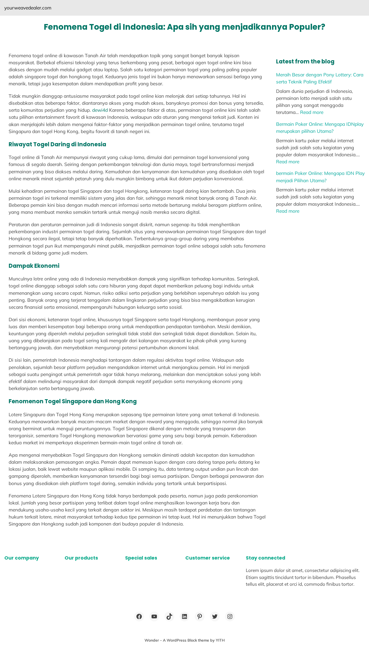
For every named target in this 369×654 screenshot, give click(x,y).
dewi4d (100, 110)
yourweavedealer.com (27, 8)
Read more (311, 112)
